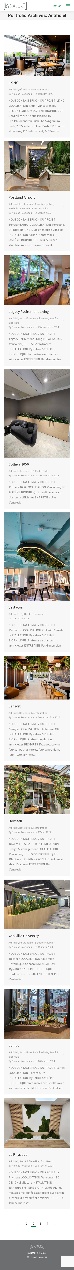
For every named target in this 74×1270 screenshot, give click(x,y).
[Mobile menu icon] (67, 5)
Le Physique (18, 1154)
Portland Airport (22, 197)
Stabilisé (44, 208)
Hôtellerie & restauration (33, 89)
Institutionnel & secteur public (36, 204)
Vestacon (16, 607)
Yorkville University (24, 935)
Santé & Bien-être (29, 1161)
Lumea (14, 1045)
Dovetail (15, 820)
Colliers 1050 (19, 464)
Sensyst (15, 706)
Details (42, 55)
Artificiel (13, 89)
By (20, 94)
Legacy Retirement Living (29, 311)
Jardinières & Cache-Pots (23, 208)
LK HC (13, 82)
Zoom (32, 55)
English (56, 6)
